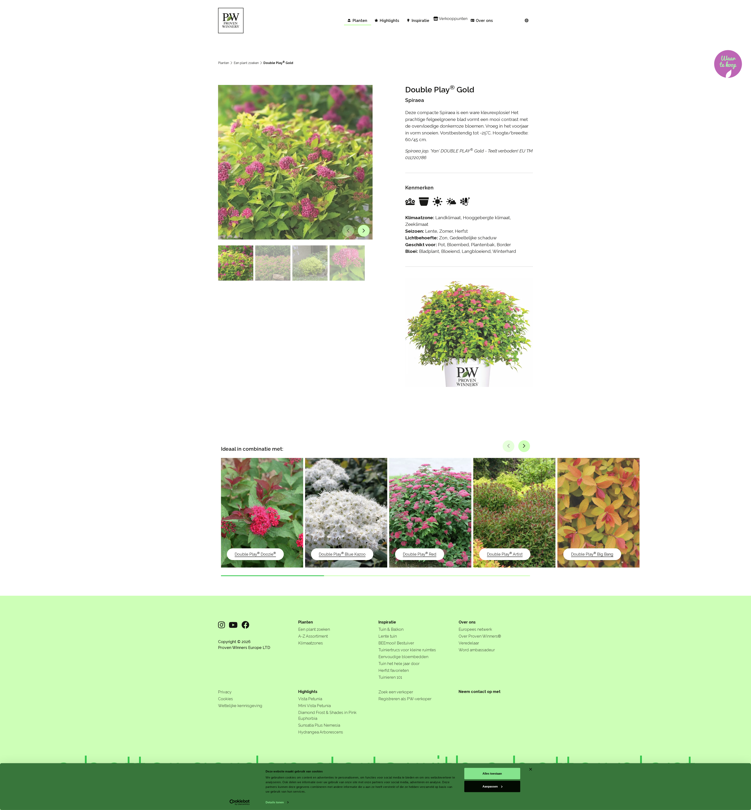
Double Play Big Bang (592, 554)
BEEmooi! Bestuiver (396, 643)
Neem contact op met (479, 691)
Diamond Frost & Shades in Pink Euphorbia (327, 715)
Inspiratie (387, 622)
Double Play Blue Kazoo (342, 554)
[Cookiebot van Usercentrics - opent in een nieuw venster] (240, 802)
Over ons (467, 622)
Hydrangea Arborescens (320, 732)
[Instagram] (221, 625)
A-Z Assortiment (313, 636)
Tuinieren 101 (390, 677)
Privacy (225, 692)
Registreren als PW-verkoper (404, 698)
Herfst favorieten (393, 670)
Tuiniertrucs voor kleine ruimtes (407, 650)
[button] (348, 231)
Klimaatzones (310, 643)
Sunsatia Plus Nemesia (319, 725)
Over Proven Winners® (480, 636)
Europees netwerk (475, 629)
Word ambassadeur (477, 650)
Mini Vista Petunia (314, 705)
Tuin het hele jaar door (399, 663)
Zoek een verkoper (395, 692)
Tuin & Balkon (390, 629)
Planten (223, 63)
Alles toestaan (492, 773)
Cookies (225, 698)
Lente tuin (387, 636)
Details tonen (275, 802)
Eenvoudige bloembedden (403, 656)
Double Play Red (419, 554)
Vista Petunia (310, 698)
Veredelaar (469, 643)
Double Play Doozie (255, 554)
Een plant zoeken (246, 63)
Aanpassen (490, 786)
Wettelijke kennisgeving (240, 705)
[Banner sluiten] (530, 769)
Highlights (307, 691)
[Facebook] (245, 625)
